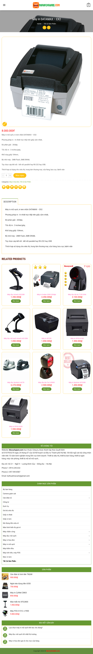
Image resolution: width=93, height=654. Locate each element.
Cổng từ (6, 502)
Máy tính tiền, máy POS (11, 553)
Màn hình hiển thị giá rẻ (12, 527)
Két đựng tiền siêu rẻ (11, 523)
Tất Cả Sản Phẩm (50, 24)
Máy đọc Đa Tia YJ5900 (46, 382)
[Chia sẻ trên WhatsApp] (4, 187)
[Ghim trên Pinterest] (20, 187)
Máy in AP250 (46, 338)
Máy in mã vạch (9, 544)
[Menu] (4, 5)
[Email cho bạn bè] (16, 187)
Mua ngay (20, 175)
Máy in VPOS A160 (77, 338)
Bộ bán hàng (7, 489)
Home (39, 24)
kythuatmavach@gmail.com (18, 476)
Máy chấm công (9, 532)
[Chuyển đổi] (89, 498)
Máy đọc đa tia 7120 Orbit (77, 295)
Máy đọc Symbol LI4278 (15, 382)
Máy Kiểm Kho (8, 548)
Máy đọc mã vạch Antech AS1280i (16, 338)
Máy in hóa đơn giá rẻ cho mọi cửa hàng (24, 641)
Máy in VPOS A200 (15, 426)
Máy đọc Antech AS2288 (15, 295)
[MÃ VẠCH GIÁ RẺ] (46, 5)
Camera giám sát (9, 494)
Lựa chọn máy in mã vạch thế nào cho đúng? (26, 628)
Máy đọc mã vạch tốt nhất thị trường (22, 634)
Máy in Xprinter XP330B (77, 382)
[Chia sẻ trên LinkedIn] (24, 187)
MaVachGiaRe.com (53, 651)
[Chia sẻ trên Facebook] (8, 187)
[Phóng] (4, 124)
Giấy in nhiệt (7, 515)
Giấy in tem (7, 519)
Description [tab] (10, 201)
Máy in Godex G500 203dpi (46, 295)
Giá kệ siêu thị (8, 510)
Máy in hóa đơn (14, 182)
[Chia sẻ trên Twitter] (12, 187)
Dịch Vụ (6, 506)
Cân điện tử (7, 498)
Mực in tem (7, 557)
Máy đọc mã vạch (9, 536)
